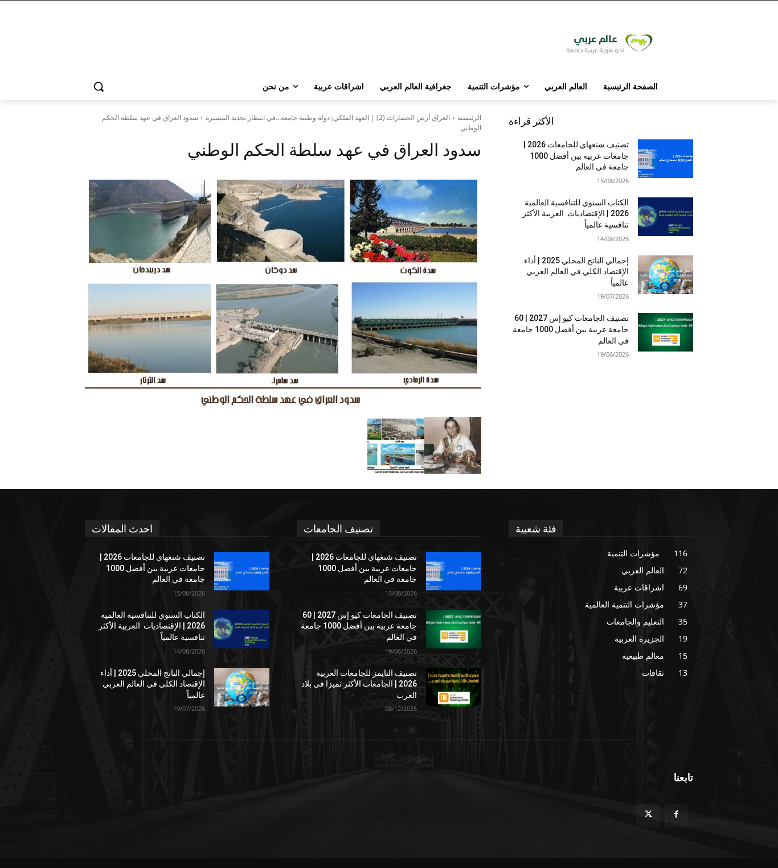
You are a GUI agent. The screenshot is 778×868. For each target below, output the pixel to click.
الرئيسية (469, 117)
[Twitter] (648, 815)
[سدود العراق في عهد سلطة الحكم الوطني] (283, 291)
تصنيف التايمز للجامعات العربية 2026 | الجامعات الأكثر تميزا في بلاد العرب (359, 684)
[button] (98, 86)
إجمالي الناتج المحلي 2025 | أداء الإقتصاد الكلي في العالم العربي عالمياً (576, 271)
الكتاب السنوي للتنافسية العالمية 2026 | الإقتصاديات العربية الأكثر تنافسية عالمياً (575, 213)
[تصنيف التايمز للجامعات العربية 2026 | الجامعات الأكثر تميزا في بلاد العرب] (453, 687)
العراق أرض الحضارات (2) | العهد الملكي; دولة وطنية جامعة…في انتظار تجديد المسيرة (328, 117)
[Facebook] (676, 815)
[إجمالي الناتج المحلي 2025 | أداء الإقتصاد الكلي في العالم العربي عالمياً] (665, 274)
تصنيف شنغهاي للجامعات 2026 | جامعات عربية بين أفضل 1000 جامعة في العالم (576, 155)
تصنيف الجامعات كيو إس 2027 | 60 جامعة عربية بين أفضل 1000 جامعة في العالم (571, 329)
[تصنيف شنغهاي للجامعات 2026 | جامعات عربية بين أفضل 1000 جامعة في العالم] (665, 158)
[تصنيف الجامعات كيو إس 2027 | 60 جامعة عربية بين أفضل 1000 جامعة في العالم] (665, 332)
